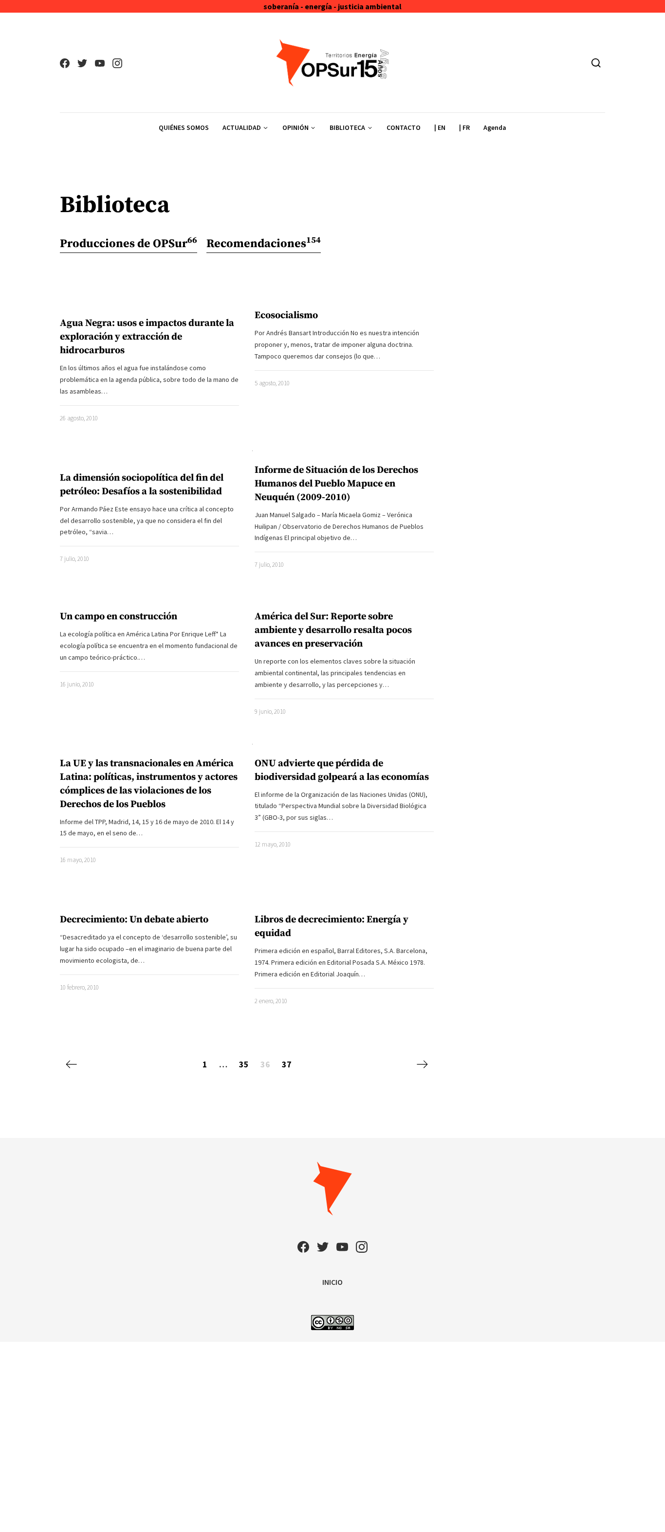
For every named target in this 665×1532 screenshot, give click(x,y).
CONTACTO (404, 127)
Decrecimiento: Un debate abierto (134, 920)
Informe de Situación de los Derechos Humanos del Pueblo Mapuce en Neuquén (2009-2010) (336, 484)
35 (244, 1064)
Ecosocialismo (286, 315)
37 (287, 1064)
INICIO (332, 1282)
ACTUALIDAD (241, 127)
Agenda (494, 127)
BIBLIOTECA (347, 127)
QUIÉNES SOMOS (184, 127)
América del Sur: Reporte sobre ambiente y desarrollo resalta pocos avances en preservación (333, 630)
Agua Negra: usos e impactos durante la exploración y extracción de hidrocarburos (147, 337)
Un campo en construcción (118, 617)
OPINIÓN (295, 127)
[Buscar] (596, 62)
